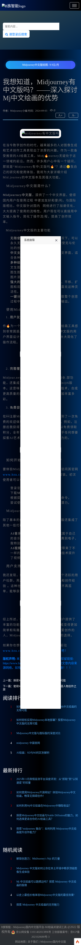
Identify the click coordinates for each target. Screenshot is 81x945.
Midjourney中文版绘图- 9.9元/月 (40, 64)
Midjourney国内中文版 (53, 941)
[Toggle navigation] (74, 5)
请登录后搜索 (17, 34)
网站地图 (20, 941)
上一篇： (8, 680)
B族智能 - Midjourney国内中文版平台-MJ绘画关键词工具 (34, 927)
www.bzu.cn (12, 474)
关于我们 (33, 941)
